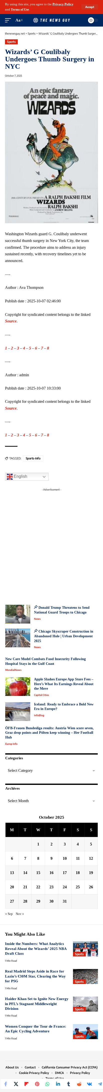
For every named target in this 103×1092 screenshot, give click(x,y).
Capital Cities (41, 694)
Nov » (20, 914)
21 (25, 887)
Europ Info (11, 743)
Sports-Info (33, 458)
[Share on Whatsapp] (47, 1084)
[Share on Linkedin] (58, 1084)
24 (65, 887)
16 (52, 873)
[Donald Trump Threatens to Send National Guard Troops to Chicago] (17, 614)
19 (91, 873)
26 (91, 887)
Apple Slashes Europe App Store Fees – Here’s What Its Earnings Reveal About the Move (64, 683)
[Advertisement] (51, 544)
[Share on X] (16, 1084)
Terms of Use (20, 9)
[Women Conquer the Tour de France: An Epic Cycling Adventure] (85, 1031)
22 (38, 887)
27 (12, 901)
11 (78, 858)
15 (38, 873)
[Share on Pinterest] (37, 1084)
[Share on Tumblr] (68, 1084)
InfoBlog (39, 715)
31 (65, 901)
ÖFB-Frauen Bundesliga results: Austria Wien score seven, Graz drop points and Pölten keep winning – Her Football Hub (49, 732)
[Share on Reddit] (79, 1084)
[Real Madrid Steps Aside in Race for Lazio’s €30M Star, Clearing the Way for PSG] (85, 976)
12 (91, 858)
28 (25, 901)
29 (38, 901)
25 (78, 887)
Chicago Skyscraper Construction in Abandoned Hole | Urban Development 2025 (63, 636)
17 (65, 873)
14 (25, 873)
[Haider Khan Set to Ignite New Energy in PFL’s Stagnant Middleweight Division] (85, 1004)
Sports (11, 42)
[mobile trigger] (9, 20)
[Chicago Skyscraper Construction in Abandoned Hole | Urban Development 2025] (17, 638)
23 (52, 887)
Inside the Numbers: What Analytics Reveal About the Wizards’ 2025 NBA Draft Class (35, 948)
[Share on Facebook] (5, 1084)
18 (78, 873)
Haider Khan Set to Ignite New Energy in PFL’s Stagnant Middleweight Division (36, 1004)
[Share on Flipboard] (26, 1084)
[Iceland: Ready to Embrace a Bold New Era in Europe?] (17, 711)
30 (52, 901)
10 (65, 858)
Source (10, 321)
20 (12, 887)
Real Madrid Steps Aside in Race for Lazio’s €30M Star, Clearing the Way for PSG (35, 976)
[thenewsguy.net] (51, 20)
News (37, 618)
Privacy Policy (63, 4)
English (20, 476)
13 (12, 873)
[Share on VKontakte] (89, 1084)
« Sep (9, 914)
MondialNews (13, 669)
